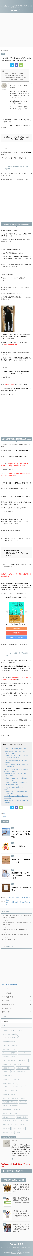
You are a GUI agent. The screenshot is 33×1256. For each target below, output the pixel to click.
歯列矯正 (24, 1098)
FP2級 (19, 1030)
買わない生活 (7, 1124)
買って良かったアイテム (20, 1120)
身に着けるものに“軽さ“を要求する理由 (15, 748)
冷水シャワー (7, 1064)
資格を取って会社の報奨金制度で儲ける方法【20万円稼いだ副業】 (21, 1200)
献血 (5, 1105)
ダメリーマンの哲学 (9, 1053)
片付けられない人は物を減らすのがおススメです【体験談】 (20, 834)
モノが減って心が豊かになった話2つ (13, 73)
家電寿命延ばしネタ (23, 1068)
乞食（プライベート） (9, 1060)
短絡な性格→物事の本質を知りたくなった (16, 77)
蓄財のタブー (7, 1113)
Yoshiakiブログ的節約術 (10, 1038)
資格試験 (6, 1128)
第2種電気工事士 (15, 1105)
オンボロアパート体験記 (10, 1045)
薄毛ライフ (6, 1120)
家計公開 (17, 1064)
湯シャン (23, 1102)
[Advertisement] (16, 30)
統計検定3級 (7, 1109)
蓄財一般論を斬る (8, 1117)
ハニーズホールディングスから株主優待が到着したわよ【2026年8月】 (16, 916)
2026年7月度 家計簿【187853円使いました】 (16, 929)
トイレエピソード (24, 1053)
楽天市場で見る (16, 633)
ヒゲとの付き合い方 (9, 1056)
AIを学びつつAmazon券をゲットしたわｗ (14, 934)
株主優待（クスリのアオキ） (11, 1079)
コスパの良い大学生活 (9, 1049)
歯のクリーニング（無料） (10, 1098)
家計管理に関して (8, 1068)
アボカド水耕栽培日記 (9, 1041)
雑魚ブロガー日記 (8, 1132)
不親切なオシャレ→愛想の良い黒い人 (15, 75)
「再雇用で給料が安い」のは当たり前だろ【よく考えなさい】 (16, 923)
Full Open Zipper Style (10, 1034)
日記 (4, 813)
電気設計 (20, 1132)
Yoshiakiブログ (16, 10)
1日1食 (5, 1030)
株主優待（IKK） (8, 1075)
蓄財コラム (19, 1113)
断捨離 (5, 816)
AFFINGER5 (19, 1253)
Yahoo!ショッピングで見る (16, 637)
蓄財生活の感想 (22, 1117)
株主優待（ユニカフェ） (10, 1090)
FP (12, 1030)
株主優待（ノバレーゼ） (10, 1083)
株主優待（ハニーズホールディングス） (14, 1087)
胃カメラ (17, 1109)
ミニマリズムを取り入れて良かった (13, 79)
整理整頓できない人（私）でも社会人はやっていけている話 (20, 875)
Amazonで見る (16, 628)
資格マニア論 (19, 1124)
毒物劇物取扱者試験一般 (10, 1102)
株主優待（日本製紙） (9, 1094)
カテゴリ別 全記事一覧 (9, 984)
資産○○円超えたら (18, 1128)
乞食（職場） (23, 1060)
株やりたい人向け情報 (18, 1071)
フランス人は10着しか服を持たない (16, 624)
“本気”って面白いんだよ (20, 846)
